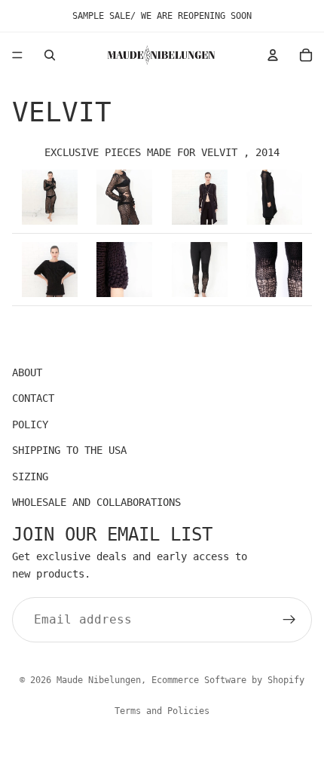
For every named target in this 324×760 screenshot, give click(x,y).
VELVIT (219, 152)
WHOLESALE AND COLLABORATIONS (96, 502)
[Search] (49, 55)
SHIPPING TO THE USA (69, 450)
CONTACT (33, 398)
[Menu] (17, 55)
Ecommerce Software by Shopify (227, 680)
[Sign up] (289, 620)
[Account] (272, 55)
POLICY (30, 424)
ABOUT (27, 372)
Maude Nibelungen (99, 680)
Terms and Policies (162, 711)
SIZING (30, 476)
